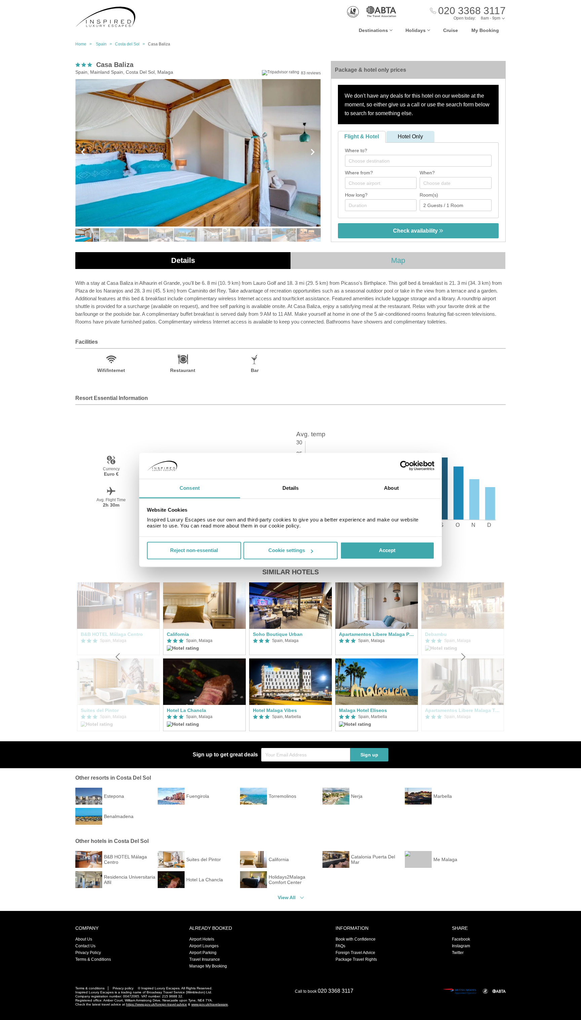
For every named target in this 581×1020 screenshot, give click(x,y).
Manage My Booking (208, 966)
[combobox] (418, 161)
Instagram (461, 946)
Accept (387, 550)
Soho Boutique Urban (278, 634)
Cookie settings (286, 550)
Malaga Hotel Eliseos (363, 710)
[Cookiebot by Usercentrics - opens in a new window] (405, 466)
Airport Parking (203, 952)
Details (183, 260)
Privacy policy (123, 988)
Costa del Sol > (131, 44)
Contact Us (85, 946)
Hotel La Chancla (186, 710)
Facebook (461, 939)
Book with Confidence (356, 939)
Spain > (105, 44)
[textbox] (422, 161)
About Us (83, 939)
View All (287, 897)
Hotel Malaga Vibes (275, 710)
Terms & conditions (90, 988)
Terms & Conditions (93, 959)
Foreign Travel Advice (355, 952)
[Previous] (118, 657)
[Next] (463, 657)
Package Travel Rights (356, 959)
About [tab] (391, 488)
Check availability (416, 231)
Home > (85, 44)
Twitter (458, 952)
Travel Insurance (204, 959)
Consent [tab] (190, 488)
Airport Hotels (201, 939)
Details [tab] (290, 488)
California (178, 634)
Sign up (369, 754)
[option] (204, 657)
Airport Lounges (204, 946)
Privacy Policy (88, 952)
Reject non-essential (194, 550)
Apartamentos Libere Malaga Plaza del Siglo (376, 634)
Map (398, 260)
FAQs (340, 946)
